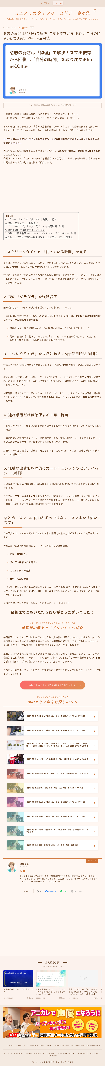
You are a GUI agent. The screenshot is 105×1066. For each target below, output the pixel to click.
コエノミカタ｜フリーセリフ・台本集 (52, 13)
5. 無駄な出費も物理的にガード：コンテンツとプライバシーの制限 (40, 233)
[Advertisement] (52, 191)
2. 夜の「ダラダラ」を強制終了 (21, 223)
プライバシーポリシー (66, 1053)
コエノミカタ (9, 1045)
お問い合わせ (94, 1053)
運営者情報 (82, 1053)
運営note (24, 28)
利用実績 (53, 1056)
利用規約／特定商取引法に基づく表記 (40, 1053)
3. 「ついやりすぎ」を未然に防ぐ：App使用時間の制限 (34, 226)
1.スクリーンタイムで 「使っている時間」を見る (31, 219)
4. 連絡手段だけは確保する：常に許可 (25, 230)
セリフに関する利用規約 (13, 1053)
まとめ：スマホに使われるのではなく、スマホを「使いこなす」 (39, 237)
